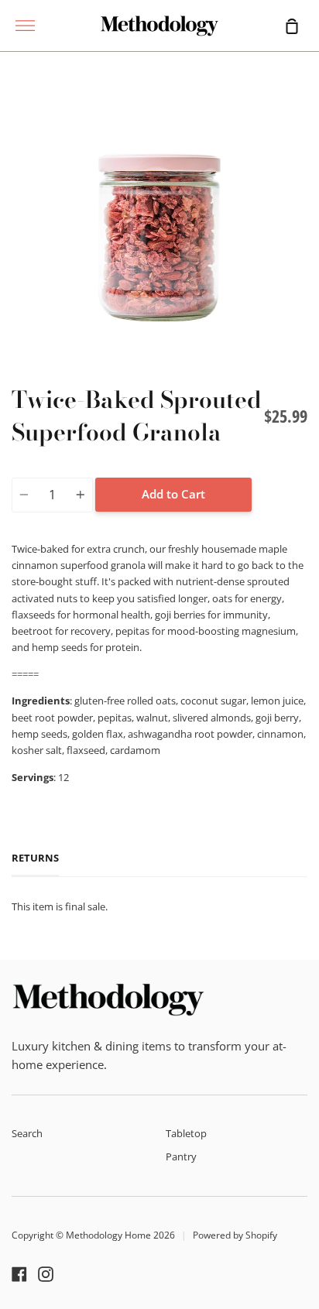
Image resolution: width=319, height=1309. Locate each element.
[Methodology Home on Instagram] (45, 1274)
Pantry (181, 1156)
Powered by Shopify (235, 1235)
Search (27, 1133)
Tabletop (186, 1133)
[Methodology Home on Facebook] (19, 1274)
